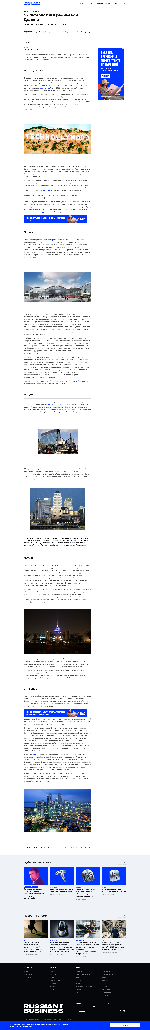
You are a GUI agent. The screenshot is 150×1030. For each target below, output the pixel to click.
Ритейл (104, 983)
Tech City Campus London (58, 404)
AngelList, (58, 357)
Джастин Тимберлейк (33, 212)
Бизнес (78, 980)
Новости (83, 3)
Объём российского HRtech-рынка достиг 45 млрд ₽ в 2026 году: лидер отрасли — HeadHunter (113, 946)
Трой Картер (46, 209)
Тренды (105, 995)
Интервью (116, 3)
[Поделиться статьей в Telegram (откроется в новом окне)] (76, 32)
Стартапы (35, 11)
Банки (78, 977)
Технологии (106, 992)
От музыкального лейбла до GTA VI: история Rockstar (114, 890)
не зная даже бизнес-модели (46, 174)
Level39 (45, 476)
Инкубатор (78, 250)
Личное (105, 980)
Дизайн (79, 989)
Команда (27, 971)
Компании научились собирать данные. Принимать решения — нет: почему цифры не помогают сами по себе (36, 893)
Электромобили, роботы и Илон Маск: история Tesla (61, 890)
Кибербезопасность (84, 986)
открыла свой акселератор (61, 188)
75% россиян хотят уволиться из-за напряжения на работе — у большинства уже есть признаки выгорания (35, 947)
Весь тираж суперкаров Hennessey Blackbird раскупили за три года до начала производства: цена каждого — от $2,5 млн (62, 947)
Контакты (27, 977)
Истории (92, 3)
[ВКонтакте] (124, 1011)
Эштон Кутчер (77, 207)
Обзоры (107, 3)
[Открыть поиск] (125, 4)
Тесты (52, 989)
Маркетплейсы (108, 974)
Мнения (100, 3)
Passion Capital (85, 469)
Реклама (79, 971)
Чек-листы (54, 986)
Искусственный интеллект (86, 974)
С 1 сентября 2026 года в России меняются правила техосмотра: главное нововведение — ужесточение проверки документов (87, 948)
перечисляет (44, 88)
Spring (35, 754)
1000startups (40, 250)
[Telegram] (120, 1011)
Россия (104, 986)
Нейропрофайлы (56, 980)
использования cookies (44, 1024)
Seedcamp (42, 471)
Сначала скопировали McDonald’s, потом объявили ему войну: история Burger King (85, 893)
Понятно (125, 1025)
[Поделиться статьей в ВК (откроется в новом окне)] (81, 32)
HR (77, 992)
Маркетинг (106, 971)
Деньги (104, 977)
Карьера (79, 983)
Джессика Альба (49, 212)
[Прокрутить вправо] (124, 863)
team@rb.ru (80, 1011)
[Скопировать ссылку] (89, 32)
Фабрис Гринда (82, 381)
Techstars (52, 471)
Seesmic (69, 370)
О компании (28, 974)
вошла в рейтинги (52, 240)
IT (76, 995)
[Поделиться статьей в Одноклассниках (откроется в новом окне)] (85, 32)
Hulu (76, 195)
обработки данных (61, 1024)
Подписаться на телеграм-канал (37, 847)
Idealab (49, 107)
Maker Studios (46, 190)
